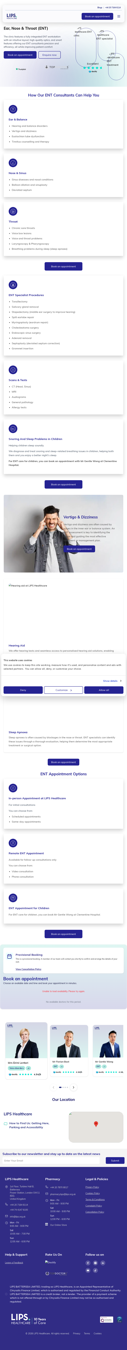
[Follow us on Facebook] (87, 1262)
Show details (110, 680)
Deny (23, 690)
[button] (96, 1124)
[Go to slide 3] (65, 1087)
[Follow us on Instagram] (95, 1262)
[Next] (73, 1087)
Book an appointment (97, 16)
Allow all (104, 690)
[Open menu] (119, 16)
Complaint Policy (93, 1205)
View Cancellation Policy (28, 969)
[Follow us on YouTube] (87, 1270)
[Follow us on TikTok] (95, 1270)
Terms (87, 1333)
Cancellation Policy (94, 1212)
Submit (115, 1160)
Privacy (76, 1333)
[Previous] (53, 1087)
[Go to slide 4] (67, 1087)
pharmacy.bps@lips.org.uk (63, 1194)
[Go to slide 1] (60, 1087)
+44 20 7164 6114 (19, 1204)
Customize (62, 690)
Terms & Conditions (95, 1199)
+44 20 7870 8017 (59, 1187)
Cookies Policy (92, 1193)
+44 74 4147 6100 (19, 1209)
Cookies (98, 1333)
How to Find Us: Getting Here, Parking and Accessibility (29, 1125)
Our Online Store (58, 1225)
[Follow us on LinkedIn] (102, 1262)
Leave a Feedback (14, 1262)
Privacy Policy (92, 1187)
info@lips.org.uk (17, 1216)
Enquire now (49, 54)
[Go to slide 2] (63, 1087)
